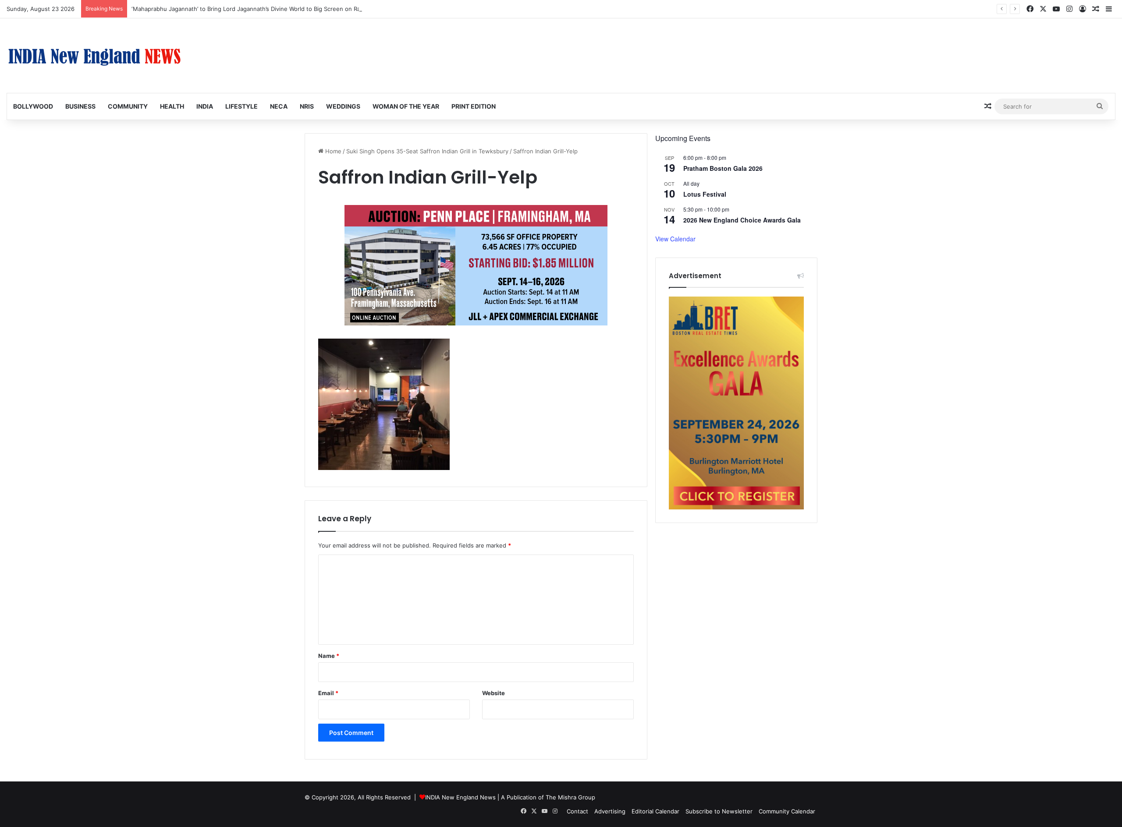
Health (172, 106)
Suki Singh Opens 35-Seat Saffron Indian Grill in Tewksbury (427, 151)
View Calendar (675, 238)
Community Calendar (787, 811)
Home (332, 151)
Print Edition (473, 106)
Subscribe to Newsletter (719, 811)
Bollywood (33, 106)
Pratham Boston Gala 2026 (723, 168)
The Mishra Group (570, 797)
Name (328, 655)
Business (80, 106)
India (204, 106)
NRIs (307, 106)
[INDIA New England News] (94, 55)
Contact (577, 811)
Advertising (609, 811)
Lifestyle (241, 106)
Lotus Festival (704, 194)
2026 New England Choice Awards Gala (742, 220)
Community (128, 106)
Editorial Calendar (655, 811)
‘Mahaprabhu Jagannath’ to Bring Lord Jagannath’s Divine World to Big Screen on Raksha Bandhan (264, 8)
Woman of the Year (406, 106)
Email (328, 692)
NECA (279, 106)
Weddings (343, 106)
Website (493, 692)
